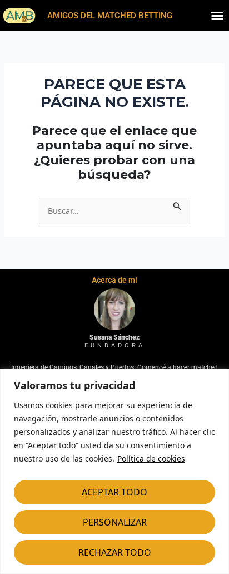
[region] (114, 471)
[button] (217, 16)
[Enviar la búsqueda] (177, 204)
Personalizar (115, 522)
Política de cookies (151, 458)
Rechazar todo (114, 552)
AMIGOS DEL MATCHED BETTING (109, 16)
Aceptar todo (114, 492)
